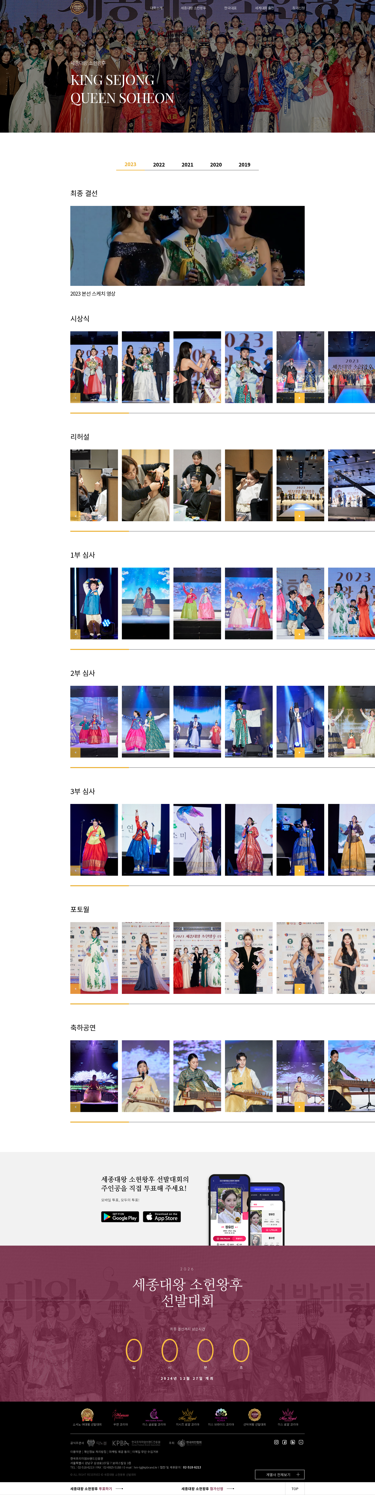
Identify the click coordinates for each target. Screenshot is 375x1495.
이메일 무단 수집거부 (145, 1452)
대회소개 (156, 7)
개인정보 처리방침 (95, 1452)
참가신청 (298, 7)
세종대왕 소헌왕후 (193, 7)
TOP (294, 1488)
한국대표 (230, 7)
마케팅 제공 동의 (119, 1452)
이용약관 (75, 1452)
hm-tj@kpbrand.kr (145, 1467)
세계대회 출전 (264, 7)
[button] (300, 398)
